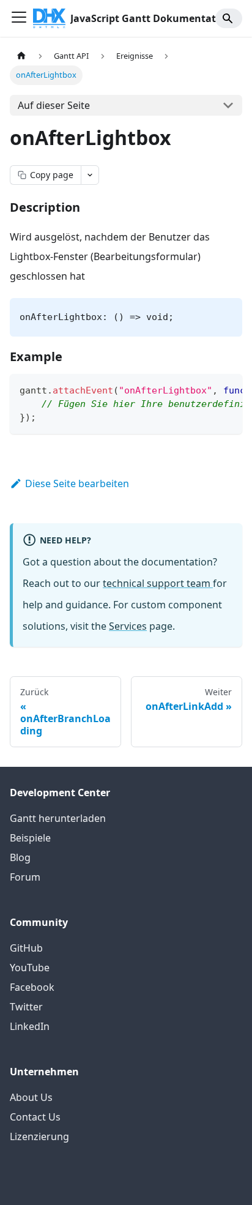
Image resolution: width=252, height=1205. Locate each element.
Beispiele (30, 838)
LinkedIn (30, 1026)
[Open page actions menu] (90, 175)
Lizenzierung (39, 1136)
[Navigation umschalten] (19, 18)
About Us (31, 1097)
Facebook (32, 987)
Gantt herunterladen (58, 818)
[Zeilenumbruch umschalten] (205, 389)
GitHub (26, 948)
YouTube (30, 967)
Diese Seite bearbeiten (77, 483)
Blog (20, 857)
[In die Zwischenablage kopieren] (227, 389)
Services (128, 626)
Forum (25, 877)
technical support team (158, 583)
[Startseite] (21, 56)
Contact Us (35, 1117)
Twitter (26, 1006)
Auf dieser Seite (54, 105)
